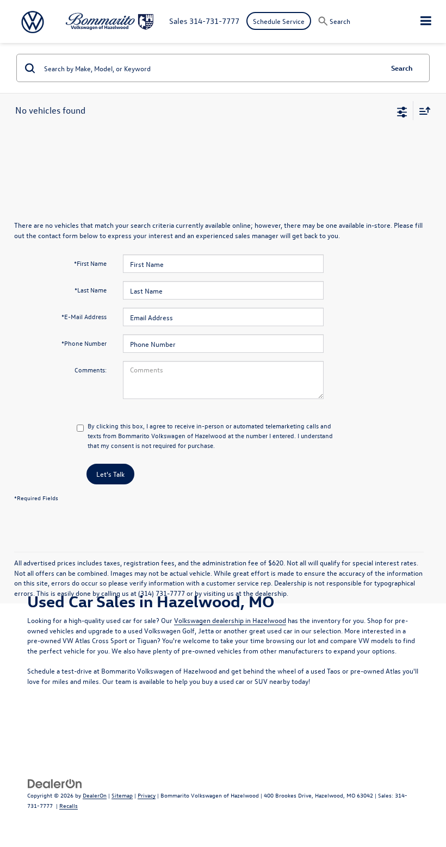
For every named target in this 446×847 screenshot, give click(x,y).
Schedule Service (279, 21)
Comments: (91, 369)
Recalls (68, 805)
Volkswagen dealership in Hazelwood (230, 620)
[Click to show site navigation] (426, 21)
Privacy (147, 795)
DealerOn (95, 795)
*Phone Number (84, 343)
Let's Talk (110, 473)
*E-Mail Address (84, 316)
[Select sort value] (422, 110)
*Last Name (91, 289)
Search (402, 67)
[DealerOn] (55, 782)
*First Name (90, 263)
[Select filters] (402, 111)
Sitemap (122, 795)
